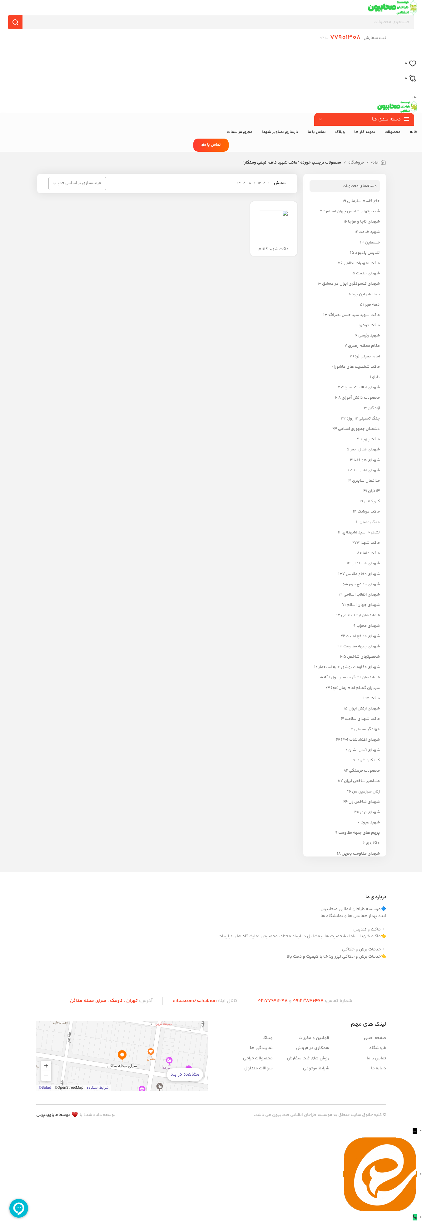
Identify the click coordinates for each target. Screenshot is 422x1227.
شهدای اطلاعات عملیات (360, 387)
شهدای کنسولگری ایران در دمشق (351, 284)
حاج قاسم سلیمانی (363, 201)
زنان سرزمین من (366, 791)
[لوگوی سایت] (392, 7)
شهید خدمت (369, 232)
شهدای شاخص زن (364, 802)
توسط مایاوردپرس (53, 1115)
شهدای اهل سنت (365, 470)
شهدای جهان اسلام (363, 605)
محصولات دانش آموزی (361, 398)
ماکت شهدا (370, 543)
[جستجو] (15, 22)
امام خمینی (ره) (366, 356)
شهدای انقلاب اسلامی (362, 594)
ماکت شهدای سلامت (362, 719)
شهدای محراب (368, 626)
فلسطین (372, 242)
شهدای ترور (370, 812)
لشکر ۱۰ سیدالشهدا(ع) (360, 532)
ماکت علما (371, 553)
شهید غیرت (370, 822)
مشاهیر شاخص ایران (362, 781)
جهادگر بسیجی (367, 729)
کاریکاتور (372, 501)
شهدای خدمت (368, 273)
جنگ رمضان (370, 522)
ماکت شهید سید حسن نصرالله (354, 315)
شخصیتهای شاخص (363, 657)
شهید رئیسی (369, 335)
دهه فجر (372, 305)
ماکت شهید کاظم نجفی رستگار (273, 252)
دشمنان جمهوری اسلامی (359, 429)
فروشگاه (356, 163)
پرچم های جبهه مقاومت (359, 833)
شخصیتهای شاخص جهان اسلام (353, 211)
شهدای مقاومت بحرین (361, 854)
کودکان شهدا (368, 760)
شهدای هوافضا (367, 460)
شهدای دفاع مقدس (363, 574)
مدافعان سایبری (366, 481)
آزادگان (374, 408)
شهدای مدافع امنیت (363, 636)
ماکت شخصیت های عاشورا (357, 367)
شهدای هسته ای (365, 563)
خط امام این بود (366, 294)
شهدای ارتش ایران (364, 708)
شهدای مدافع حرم (364, 584)
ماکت (375, 698)
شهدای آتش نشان (364, 750)
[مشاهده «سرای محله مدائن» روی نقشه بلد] (122, 1056)
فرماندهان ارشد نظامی (360, 615)
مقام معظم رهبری (364, 346)
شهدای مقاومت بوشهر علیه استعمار (349, 667)
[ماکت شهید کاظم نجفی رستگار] (273, 224)
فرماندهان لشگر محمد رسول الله (352, 677)
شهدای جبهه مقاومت (361, 646)
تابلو (376, 377)
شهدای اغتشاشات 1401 (360, 740)
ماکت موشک (369, 511)
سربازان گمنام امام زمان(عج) (355, 688)
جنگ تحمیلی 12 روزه (363, 418)
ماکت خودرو (369, 325)
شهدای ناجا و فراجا (364, 221)
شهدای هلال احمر (365, 449)
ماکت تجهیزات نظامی (362, 263)
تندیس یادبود (367, 253)
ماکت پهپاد (370, 439)
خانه (375, 163)
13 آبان (374, 491)
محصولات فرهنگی (364, 771)
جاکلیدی (373, 843)
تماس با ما (212, 145)
